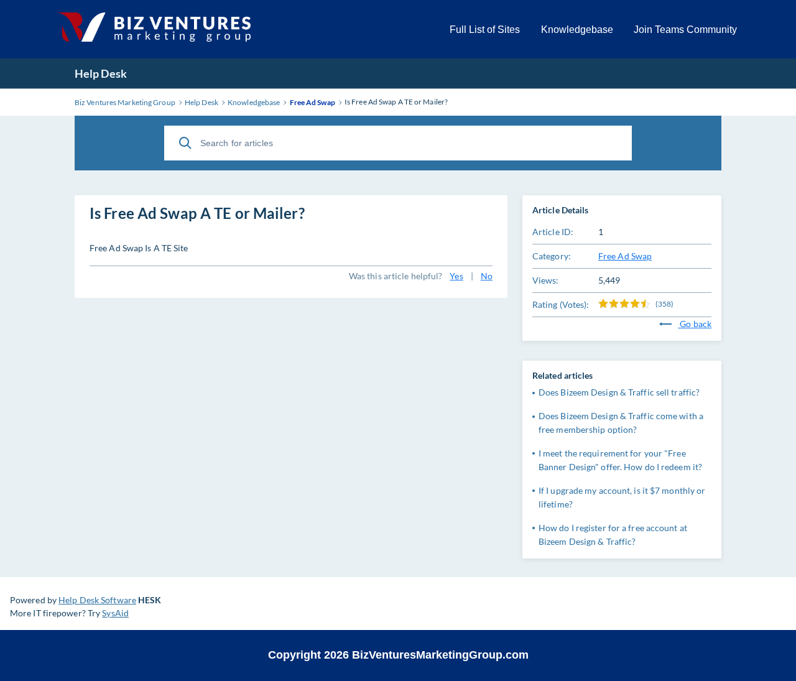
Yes (456, 276)
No (487, 276)
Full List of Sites (485, 29)
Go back (694, 323)
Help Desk (101, 73)
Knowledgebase (577, 29)
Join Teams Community (685, 29)
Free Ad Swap (625, 256)
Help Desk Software (97, 600)
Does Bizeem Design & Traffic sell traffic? (619, 392)
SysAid (115, 613)
